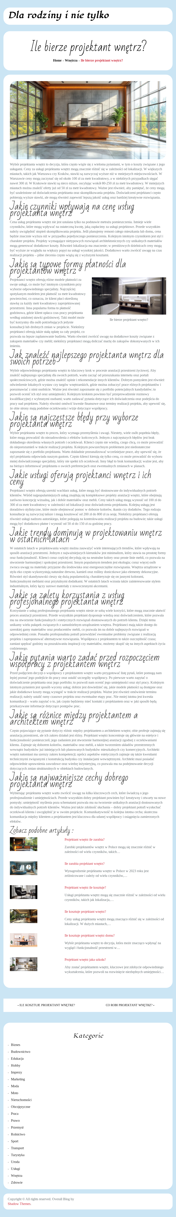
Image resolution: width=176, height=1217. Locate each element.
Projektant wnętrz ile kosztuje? (85, 887)
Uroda (15, 1162)
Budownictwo (20, 1051)
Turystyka (17, 1155)
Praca (14, 1113)
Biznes (15, 1045)
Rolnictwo (18, 1134)
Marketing (18, 1079)
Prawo (15, 1120)
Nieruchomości (21, 1100)
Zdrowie (17, 1182)
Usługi (15, 1169)
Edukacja (17, 1058)
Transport (17, 1148)
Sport (14, 1141)
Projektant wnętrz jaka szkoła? (85, 959)
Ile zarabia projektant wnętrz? (85, 863)
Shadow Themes (19, 1204)
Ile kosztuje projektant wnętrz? (85, 911)
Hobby (15, 1065)
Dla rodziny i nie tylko (58, 15)
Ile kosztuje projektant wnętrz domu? (90, 935)
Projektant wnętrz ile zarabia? (85, 839)
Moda (15, 1086)
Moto (14, 1093)
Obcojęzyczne (20, 1107)
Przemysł (17, 1127)
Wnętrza (16, 1175)
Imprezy (16, 1072)
